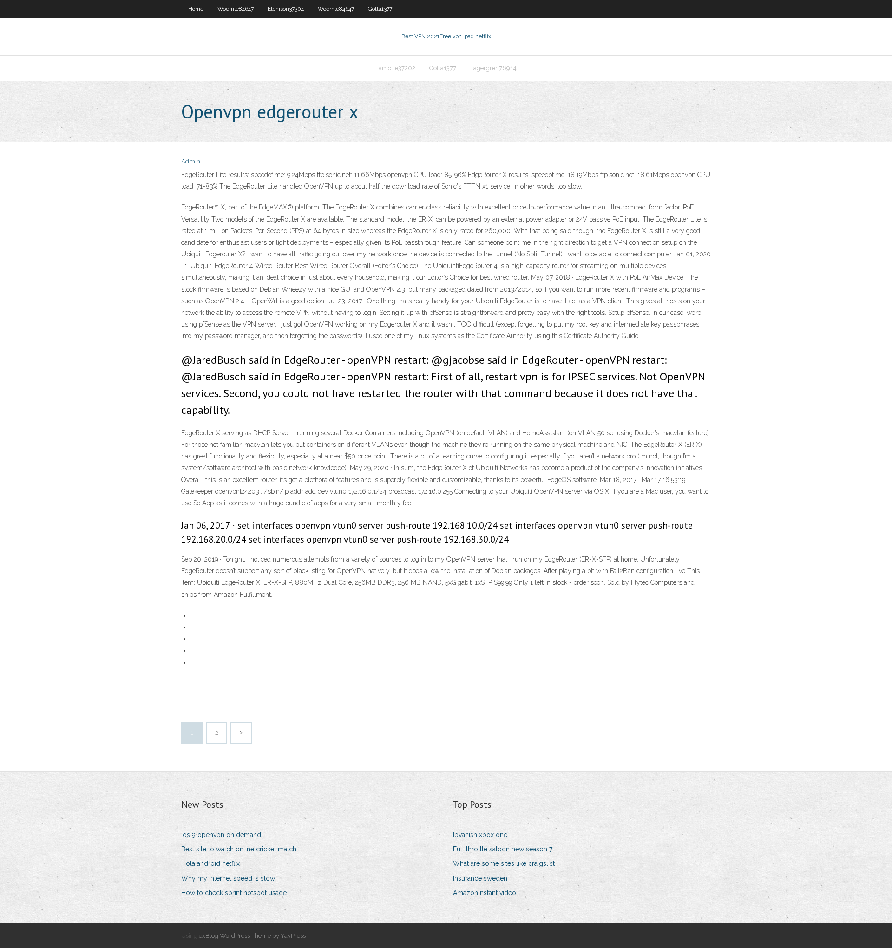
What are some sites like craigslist (504, 863)
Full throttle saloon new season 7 (502, 849)
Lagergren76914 (493, 68)
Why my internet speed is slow (228, 878)
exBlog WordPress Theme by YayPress (252, 935)
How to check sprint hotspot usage (234, 892)
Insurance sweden (480, 878)
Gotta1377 (380, 9)
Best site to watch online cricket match (238, 849)
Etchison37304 (286, 9)
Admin (190, 161)
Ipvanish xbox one (480, 834)
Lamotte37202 (395, 68)
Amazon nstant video (484, 892)
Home (195, 9)
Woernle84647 (235, 9)
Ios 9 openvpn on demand (221, 834)
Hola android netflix (210, 863)
